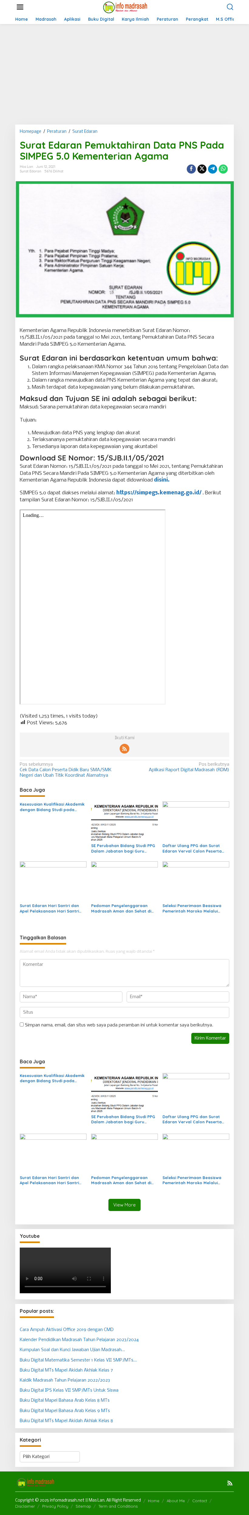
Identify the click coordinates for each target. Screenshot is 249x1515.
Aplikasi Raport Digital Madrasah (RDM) (189, 767)
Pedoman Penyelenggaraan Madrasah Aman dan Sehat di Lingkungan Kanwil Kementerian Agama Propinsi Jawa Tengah (123, 908)
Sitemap (83, 1506)
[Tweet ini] (201, 169)
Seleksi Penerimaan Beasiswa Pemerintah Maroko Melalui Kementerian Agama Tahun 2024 (194, 908)
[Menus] (20, 7)
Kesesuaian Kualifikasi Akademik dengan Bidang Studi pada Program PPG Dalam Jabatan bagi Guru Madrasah (52, 807)
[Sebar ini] (191, 169)
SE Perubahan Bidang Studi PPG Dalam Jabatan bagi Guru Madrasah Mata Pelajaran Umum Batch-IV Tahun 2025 (123, 848)
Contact (199, 1500)
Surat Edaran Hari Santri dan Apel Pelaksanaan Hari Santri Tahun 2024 (49, 908)
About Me (176, 1500)
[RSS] (124, 749)
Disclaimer (25, 1506)
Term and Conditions (118, 1506)
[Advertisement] (124, 74)
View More (124, 1205)
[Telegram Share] (212, 169)
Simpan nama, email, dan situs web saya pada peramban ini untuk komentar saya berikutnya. (119, 1025)
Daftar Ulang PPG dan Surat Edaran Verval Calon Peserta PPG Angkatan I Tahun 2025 (192, 848)
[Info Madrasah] (125, 7)
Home (153, 1500)
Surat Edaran (30, 171)
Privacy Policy (55, 1506)
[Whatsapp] (223, 169)
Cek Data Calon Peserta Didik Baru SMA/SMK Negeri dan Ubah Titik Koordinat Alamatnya (65, 770)
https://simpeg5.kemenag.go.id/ (158, 493)
